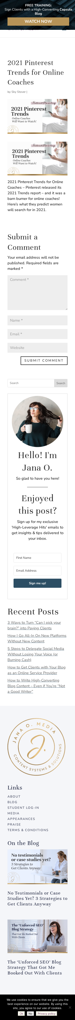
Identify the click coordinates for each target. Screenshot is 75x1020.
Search (60, 383)
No (30, 1013)
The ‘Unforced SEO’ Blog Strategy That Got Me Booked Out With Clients (35, 967)
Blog (13, 802)
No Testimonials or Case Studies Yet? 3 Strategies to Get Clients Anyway (38, 898)
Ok (21, 1013)
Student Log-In (23, 808)
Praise (14, 824)
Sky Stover (18, 92)
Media (14, 813)
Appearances (21, 819)
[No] (70, 1007)
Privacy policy (46, 1013)
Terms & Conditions (28, 830)
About (14, 796)
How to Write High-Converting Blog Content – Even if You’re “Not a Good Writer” (36, 686)
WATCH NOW (38, 21)
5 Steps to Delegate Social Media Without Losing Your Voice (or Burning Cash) (36, 654)
